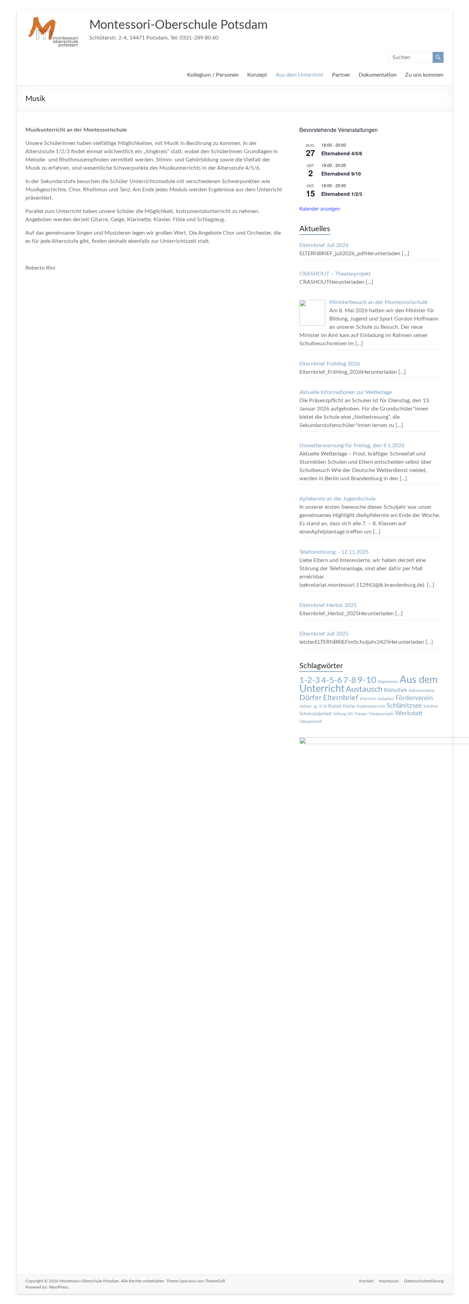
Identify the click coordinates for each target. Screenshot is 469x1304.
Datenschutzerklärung (424, 1281)
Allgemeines (388, 682)
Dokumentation (378, 75)
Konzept (257, 75)
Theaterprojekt (381, 714)
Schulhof (430, 706)
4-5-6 (331, 680)
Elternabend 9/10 (341, 173)
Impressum (389, 1281)
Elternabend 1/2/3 (341, 193)
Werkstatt (408, 713)
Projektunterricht (370, 706)
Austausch (364, 689)
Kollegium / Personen (213, 75)
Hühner (305, 706)
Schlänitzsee (404, 705)
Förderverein (414, 698)
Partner (341, 75)
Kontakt (366, 1281)
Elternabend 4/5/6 (341, 153)
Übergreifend (310, 721)
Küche (349, 706)
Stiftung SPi (343, 714)
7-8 (349, 680)
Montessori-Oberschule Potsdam (178, 25)
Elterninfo (368, 699)
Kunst (334, 706)
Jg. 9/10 (320, 706)
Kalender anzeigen (319, 208)
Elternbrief (340, 697)
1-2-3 (309, 680)
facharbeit (386, 699)
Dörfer (310, 697)
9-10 (366, 680)
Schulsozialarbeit (315, 713)
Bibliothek (395, 690)
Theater (360, 714)
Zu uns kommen (424, 75)
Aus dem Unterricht (299, 75)
